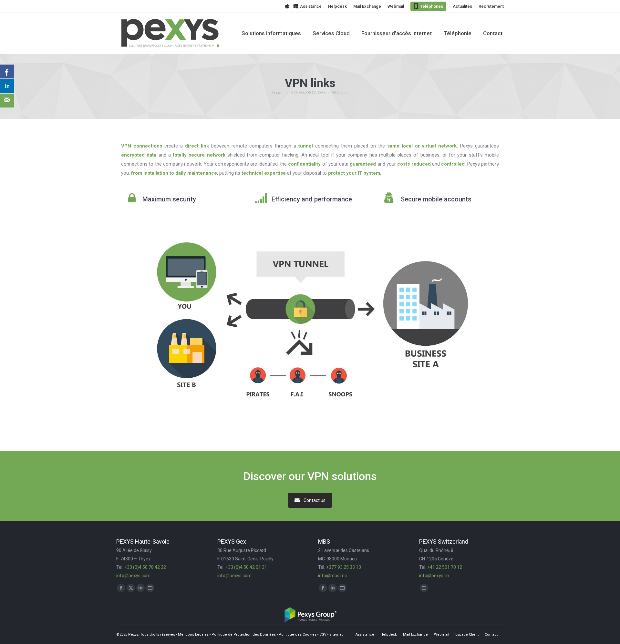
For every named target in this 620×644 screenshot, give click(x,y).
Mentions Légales (193, 634)
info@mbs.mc (332, 575)
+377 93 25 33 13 (343, 567)
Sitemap (336, 634)
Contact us (315, 500)
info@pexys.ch (434, 575)
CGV (322, 634)
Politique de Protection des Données (244, 634)
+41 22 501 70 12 (444, 567)
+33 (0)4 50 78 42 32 (145, 567)
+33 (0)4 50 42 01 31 (246, 567)
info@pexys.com (133, 575)
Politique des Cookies (297, 634)
